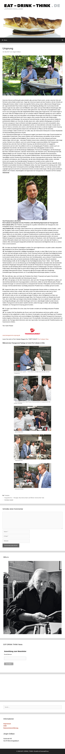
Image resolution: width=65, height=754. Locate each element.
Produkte (6, 495)
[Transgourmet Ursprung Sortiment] (32, 331)
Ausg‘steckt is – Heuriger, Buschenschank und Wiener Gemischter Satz (24, 497)
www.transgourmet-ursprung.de (11, 335)
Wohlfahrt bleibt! (8, 500)
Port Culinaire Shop (43, 339)
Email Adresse (8, 654)
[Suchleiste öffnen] (62, 40)
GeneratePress (44, 751)
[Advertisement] (15, 686)
